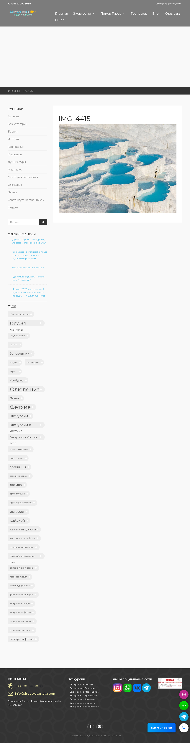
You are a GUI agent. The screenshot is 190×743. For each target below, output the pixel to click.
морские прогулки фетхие (23, 538)
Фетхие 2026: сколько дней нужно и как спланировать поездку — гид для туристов (28, 292)
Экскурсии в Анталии (82, 699)
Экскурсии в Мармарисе (84, 691)
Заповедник (19, 353)
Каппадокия (16, 146)
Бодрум (13, 131)
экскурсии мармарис (21, 621)
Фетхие (13, 207)
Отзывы (171, 13)
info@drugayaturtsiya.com (35, 693)
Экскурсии (82, 13)
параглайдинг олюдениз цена (22, 557)
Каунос (13, 371)
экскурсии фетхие (22, 639)
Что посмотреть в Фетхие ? (28, 267)
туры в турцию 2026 (20, 586)
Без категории (17, 124)
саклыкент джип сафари (22, 568)
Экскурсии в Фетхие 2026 (23, 438)
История (13, 139)
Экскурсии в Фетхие (20, 425)
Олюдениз (15, 184)
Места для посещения (23, 177)
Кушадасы (15, 154)
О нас (59, 20)
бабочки (16, 458)
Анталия (13, 116)
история (17, 512)
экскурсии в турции (20, 603)
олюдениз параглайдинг (22, 547)
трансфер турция (18, 577)
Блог (156, 13)
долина (16, 485)
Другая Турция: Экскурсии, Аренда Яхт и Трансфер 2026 (29, 241)
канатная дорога (23, 529)
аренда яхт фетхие (19, 449)
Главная (61, 13)
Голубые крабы (17, 336)
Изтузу (13, 362)
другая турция (17, 494)
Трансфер (139, 13)
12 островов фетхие (19, 314)
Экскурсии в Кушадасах (83, 695)
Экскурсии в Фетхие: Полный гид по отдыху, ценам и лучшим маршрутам (29, 255)
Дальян (13, 344)
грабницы (18, 467)
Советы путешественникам (26, 200)
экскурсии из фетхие (20, 612)
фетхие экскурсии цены (22, 594)
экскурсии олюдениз (20, 630)
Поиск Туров (110, 13)
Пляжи (12, 192)
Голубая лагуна (18, 323)
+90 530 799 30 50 (21, 3)
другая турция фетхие (21, 503)
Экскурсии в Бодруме (83, 702)
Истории (33, 362)
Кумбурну (16, 380)
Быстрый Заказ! (161, 727)
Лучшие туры (17, 162)
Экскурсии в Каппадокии (84, 706)
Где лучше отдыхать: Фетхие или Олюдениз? (28, 278)
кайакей (17, 520)
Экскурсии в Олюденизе (84, 688)
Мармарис (15, 169)
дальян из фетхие (18, 476)
